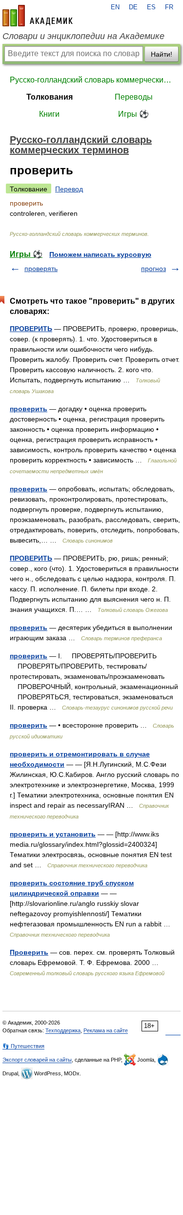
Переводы (134, 97)
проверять (41, 268)
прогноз (153, 268)
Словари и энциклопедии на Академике (83, 36)
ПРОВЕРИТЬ (31, 329)
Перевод (69, 189)
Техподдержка (63, 1030)
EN (115, 7)
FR (169, 7)
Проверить (29, 952)
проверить (28, 409)
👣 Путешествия (23, 1046)
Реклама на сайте (105, 1030)
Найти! (161, 54)
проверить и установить (53, 834)
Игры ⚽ (133, 114)
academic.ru (37, 15)
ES (151, 7)
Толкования (49, 97)
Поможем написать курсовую (100, 254)
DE (133, 7)
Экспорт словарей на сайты (37, 1060)
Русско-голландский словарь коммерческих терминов (91, 80)
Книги (49, 114)
